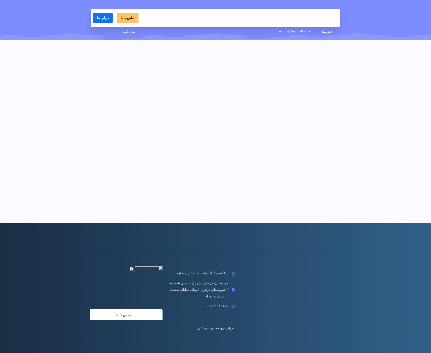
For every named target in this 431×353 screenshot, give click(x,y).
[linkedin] (119, 31)
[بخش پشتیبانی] (326, 237)
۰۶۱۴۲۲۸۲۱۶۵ (117, 9)
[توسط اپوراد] (323, 116)
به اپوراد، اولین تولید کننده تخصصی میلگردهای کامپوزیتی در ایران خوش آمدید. (291, 4)
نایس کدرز (203, 328)
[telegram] (105, 31)
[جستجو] (96, 4)
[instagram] (112, 31)
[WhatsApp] (98, 31)
